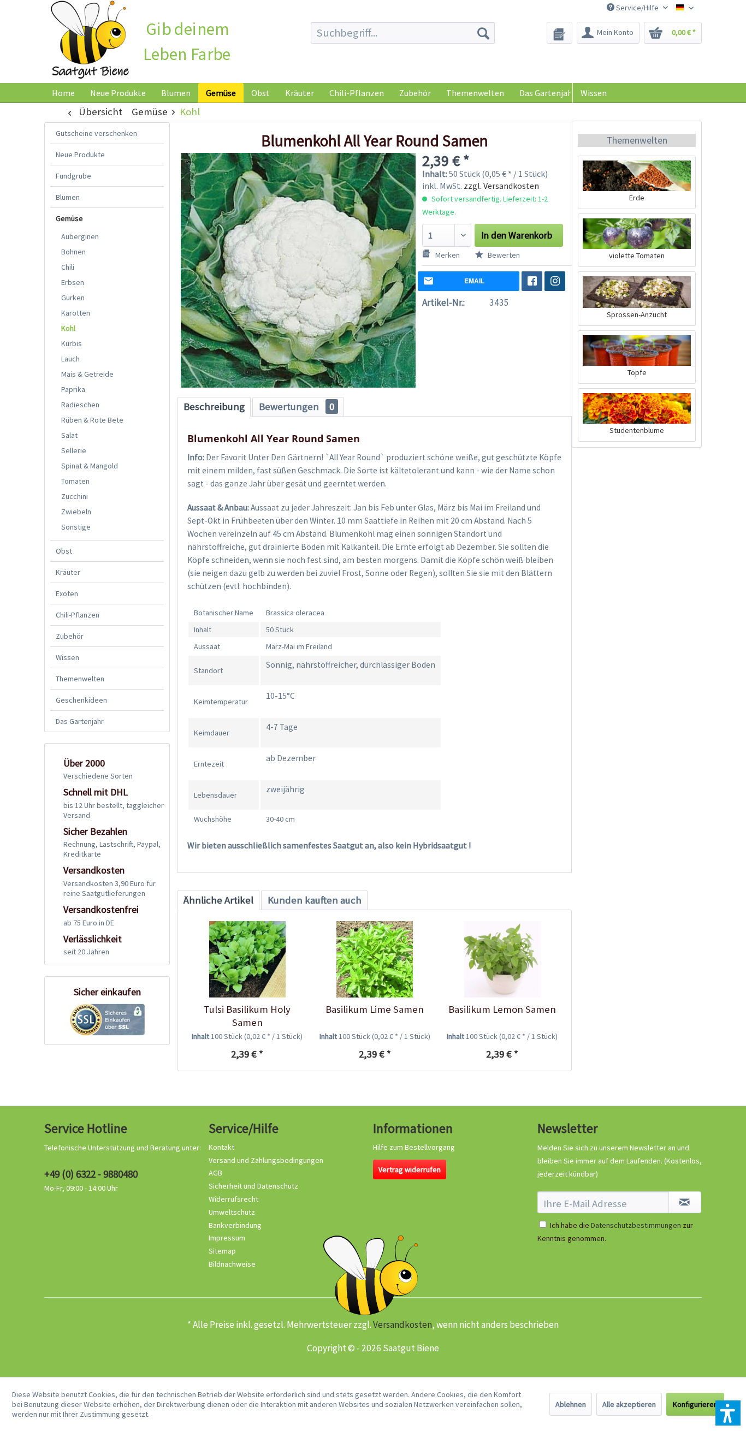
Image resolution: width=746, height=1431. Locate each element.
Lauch (70, 359)
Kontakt (221, 1147)
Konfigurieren (695, 1404)
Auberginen (80, 236)
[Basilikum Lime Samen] (374, 959)
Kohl (68, 328)
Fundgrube (73, 176)
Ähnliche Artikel (218, 900)
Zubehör (70, 636)
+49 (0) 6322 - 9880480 (91, 1173)
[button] (728, 1413)
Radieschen (80, 404)
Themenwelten (80, 679)
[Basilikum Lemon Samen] (502, 959)
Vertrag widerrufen (409, 1169)
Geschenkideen (81, 700)
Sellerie (73, 450)
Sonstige (76, 527)
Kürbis (71, 343)
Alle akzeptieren (629, 1404)
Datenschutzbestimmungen (636, 1225)
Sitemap (222, 1251)
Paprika (73, 389)
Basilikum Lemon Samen (502, 1009)
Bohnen (73, 252)
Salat (69, 435)
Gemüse (69, 218)
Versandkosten (402, 1325)
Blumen (68, 197)
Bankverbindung (235, 1225)
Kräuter (68, 572)
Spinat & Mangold (89, 466)
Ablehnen (570, 1404)
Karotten (75, 313)
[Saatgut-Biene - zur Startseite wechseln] (90, 40)
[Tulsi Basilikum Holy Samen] (247, 959)
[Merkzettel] (559, 33)
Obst (64, 551)
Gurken (73, 297)
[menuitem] (403, 33)
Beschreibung (214, 406)
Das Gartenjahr (80, 721)
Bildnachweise (232, 1264)
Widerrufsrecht (233, 1199)
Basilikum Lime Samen (374, 1009)
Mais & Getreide (87, 374)
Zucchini (74, 496)
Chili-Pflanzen (77, 615)
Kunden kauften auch (315, 900)
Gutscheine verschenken (96, 133)
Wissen (594, 92)
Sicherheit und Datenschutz (253, 1186)
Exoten (67, 593)
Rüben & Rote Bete (92, 420)
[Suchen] (483, 33)
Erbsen (72, 282)
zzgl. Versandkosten (501, 185)
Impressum (227, 1238)
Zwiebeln (76, 511)
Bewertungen (296, 406)
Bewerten (503, 255)
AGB (215, 1173)
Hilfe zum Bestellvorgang (414, 1147)
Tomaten (75, 481)
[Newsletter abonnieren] (684, 1202)
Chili (67, 267)
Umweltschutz (232, 1212)
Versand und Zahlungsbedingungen (266, 1160)
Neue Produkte (80, 154)
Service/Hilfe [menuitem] (637, 8)
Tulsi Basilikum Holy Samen (247, 1016)
